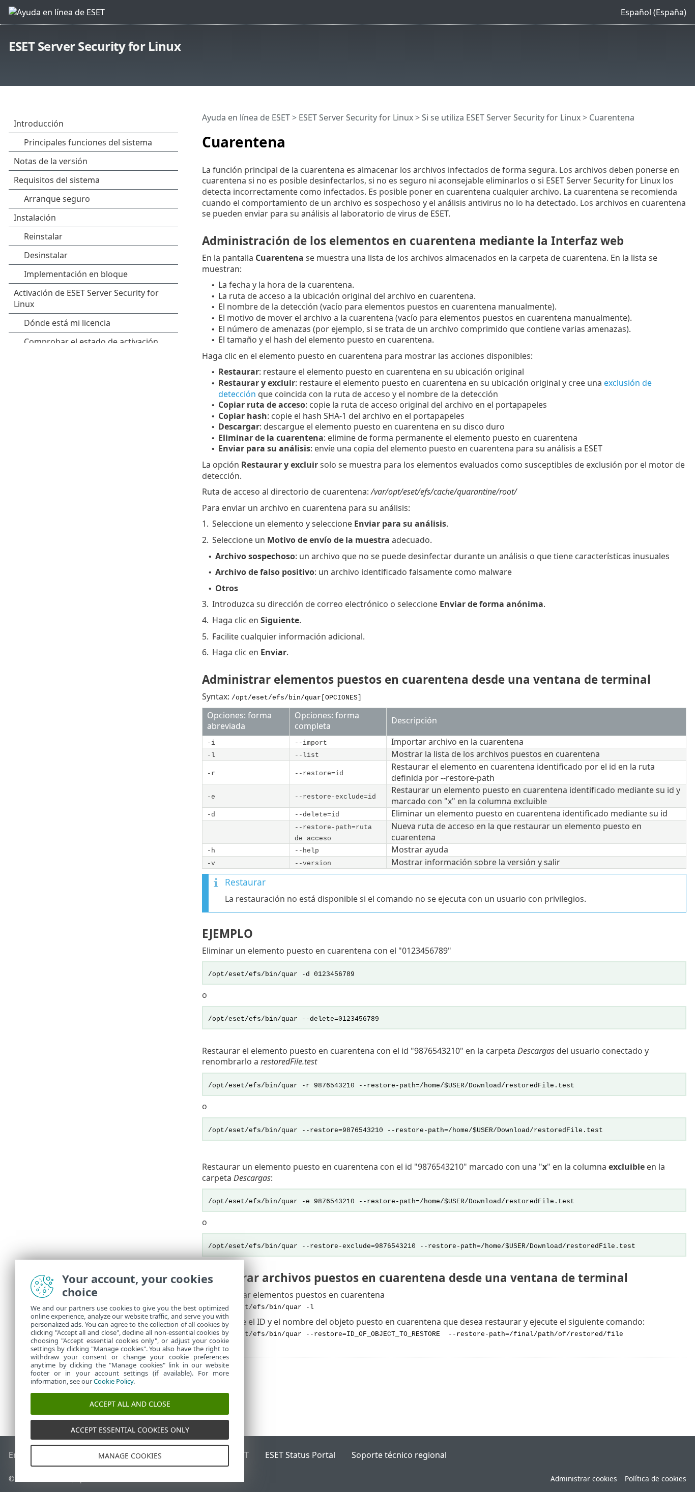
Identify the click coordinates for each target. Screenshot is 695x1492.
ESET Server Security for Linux (95, 46)
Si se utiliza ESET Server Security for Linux (501, 117)
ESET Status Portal (300, 1454)
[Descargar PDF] (680, 137)
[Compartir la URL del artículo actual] (665, 137)
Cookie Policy (113, 1381)
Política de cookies (655, 1478)
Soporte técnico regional (399, 1454)
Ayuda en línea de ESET (246, 117)
